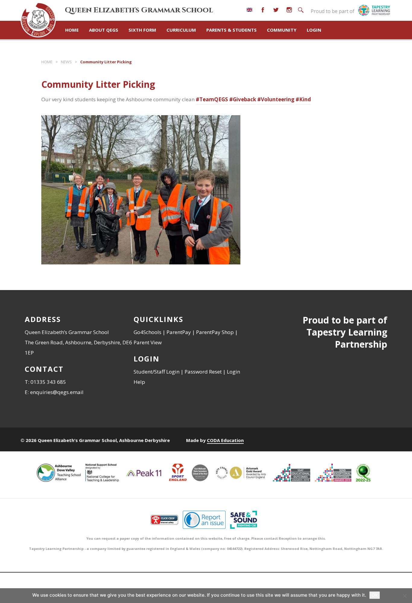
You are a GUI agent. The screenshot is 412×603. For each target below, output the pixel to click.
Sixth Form (142, 30)
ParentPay (178, 332)
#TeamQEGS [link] (212, 99)
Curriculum (181, 30)
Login (314, 30)
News (66, 62)
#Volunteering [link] (275, 99)
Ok (375, 595)
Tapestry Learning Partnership (346, 338)
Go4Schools (147, 332)
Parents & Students (231, 30)
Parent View (148, 342)
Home (72, 30)
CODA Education (225, 440)
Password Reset (203, 371)
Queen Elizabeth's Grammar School (139, 10)
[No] (404, 596)
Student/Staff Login (156, 371)
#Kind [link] (303, 99)
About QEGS (103, 30)
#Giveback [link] (242, 99)
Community (281, 30)
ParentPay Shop (215, 332)
